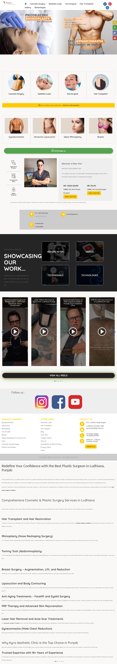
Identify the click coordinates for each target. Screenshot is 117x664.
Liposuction (6, 426)
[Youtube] (75, 401)
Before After (55, 251)
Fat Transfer (6, 432)
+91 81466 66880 (92, 434)
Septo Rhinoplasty (72, 137)
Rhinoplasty (6, 429)
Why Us (44, 441)
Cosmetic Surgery (37, 4)
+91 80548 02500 (92, 436)
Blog (42, 432)
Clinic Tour (44, 435)
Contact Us (91, 446)
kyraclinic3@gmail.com (95, 428)
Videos (90, 251)
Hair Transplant (86, 4)
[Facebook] (58, 401)
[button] (53, 661)
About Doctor (70, 197)
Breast (100, 137)
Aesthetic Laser (55, 4)
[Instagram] (42, 401)
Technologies (40, 7)
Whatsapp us (60, 151)
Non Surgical (70, 4)
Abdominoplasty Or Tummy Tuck (13, 438)
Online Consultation (9, 447)
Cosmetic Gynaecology (10, 444)
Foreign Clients (46, 438)
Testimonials (55, 275)
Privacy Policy (46, 447)
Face (3, 441)
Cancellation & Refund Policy (51, 444)
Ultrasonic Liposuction (44, 137)
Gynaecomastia (16, 137)
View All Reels (58, 375)
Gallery (28, 7)
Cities (43, 450)
